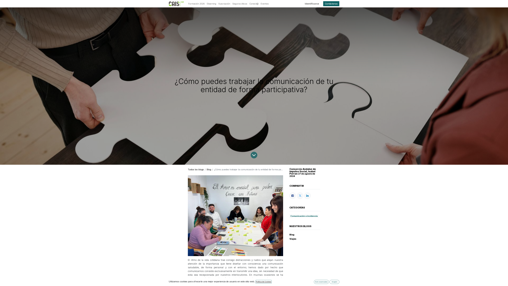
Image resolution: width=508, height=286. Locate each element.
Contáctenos (331, 3)
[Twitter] (300, 196)
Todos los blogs (196, 169)
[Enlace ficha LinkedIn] (307, 196)
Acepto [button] (334, 282)
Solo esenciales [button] (321, 282)
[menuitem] (196, 3)
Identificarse (312, 3)
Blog (209, 169)
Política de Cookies (263, 282)
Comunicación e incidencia (304, 216)
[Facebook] (292, 196)
